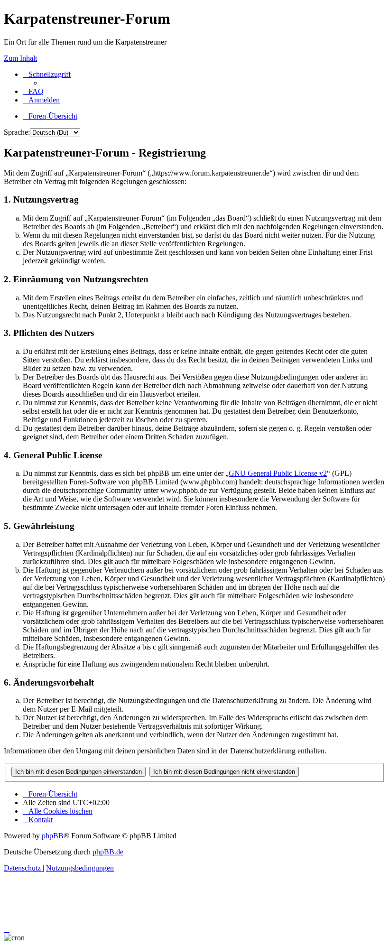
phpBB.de (108, 852)
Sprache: (17, 132)
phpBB (53, 836)
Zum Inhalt (20, 58)
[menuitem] (33, 91)
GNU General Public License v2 (278, 473)
